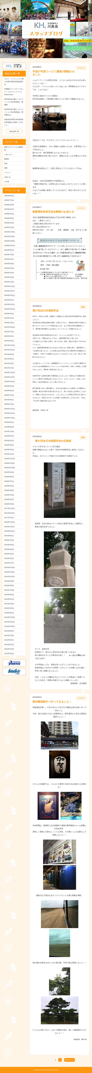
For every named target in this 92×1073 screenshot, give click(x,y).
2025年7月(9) (9, 254)
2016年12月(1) (9, 522)
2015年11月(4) (9, 572)
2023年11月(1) (9, 304)
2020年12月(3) (9, 372)
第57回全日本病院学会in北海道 (52, 440)
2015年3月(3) (9, 608)
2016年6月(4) (9, 545)
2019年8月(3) (9, 427)
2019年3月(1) (9, 445)
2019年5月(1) (9, 440)
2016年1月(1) (9, 563)
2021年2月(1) (9, 363)
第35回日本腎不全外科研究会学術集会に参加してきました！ (13, 122)
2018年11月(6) (9, 463)
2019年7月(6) (9, 431)
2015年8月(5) (9, 585)
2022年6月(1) (9, 336)
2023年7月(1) (9, 318)
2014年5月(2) (9, 644)
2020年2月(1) (9, 400)
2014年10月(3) (9, 626)
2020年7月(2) (9, 395)
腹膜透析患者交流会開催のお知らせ (53, 211)
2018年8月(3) (9, 477)
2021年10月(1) (9, 350)
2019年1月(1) (9, 454)
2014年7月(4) (9, 635)
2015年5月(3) (9, 599)
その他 (6, 181)
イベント (7, 172)
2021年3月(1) (9, 359)
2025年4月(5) (9, 268)
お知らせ (7, 177)
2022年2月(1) (9, 341)
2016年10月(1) (9, 531)
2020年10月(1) (9, 381)
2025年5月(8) (9, 263)
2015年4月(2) (9, 604)
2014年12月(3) (9, 617)
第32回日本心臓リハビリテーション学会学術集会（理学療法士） (13, 112)
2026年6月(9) (9, 205)
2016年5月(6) (9, 549)
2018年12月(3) (9, 458)
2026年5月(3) (9, 209)
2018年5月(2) (9, 490)
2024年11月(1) (9, 291)
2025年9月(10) (9, 245)
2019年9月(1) (9, 422)
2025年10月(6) (9, 241)
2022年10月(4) (9, 327)
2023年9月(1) (9, 313)
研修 (5, 168)
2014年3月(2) (9, 653)
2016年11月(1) (9, 527)
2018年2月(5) (9, 504)
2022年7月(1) (9, 332)
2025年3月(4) (9, 273)
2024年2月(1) (9, 300)
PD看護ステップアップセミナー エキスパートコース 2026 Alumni (14, 91)
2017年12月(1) (9, 508)
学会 (5, 163)
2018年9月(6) (9, 472)
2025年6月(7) (9, 259)
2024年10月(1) (9, 295)
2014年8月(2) (9, 631)
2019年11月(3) (9, 413)
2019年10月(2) (9, 418)
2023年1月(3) (9, 322)
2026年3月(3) (9, 218)
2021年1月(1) (9, 368)
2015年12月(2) (9, 567)
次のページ (69, 1060)
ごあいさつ (8, 154)
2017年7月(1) (9, 517)
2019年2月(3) (9, 449)
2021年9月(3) (9, 354)
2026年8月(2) (9, 196)
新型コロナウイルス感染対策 (13, 148)
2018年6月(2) (9, 486)
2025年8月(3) (9, 250)
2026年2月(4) (9, 223)
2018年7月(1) (9, 481)
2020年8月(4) (9, 390)
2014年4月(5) (9, 649)
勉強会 (6, 159)
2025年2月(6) (9, 277)
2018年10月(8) (9, 468)
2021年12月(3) (9, 345)
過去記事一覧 (14, 131)
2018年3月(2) (9, 499)
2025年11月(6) (9, 236)
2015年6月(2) (9, 594)
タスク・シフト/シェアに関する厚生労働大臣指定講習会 (14, 81)
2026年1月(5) (9, 227)
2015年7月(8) (9, 590)
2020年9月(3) (9, 386)
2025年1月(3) (9, 282)
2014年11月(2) (9, 622)
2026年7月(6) (9, 200)
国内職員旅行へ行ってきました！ (52, 701)
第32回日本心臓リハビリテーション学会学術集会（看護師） (13, 102)
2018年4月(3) (9, 495)
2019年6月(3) (9, 436)
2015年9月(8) (9, 581)
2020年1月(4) (9, 404)
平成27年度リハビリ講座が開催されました (54, 73)
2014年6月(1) (9, 640)
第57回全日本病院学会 (46, 310)
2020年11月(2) (9, 377)
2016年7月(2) (9, 540)
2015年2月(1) (9, 613)
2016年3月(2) (9, 558)
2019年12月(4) (9, 409)
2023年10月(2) (9, 309)
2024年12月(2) (9, 286)
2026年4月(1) (9, 214)
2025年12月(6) (9, 232)
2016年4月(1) (9, 554)
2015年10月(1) (9, 576)
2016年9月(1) (9, 536)
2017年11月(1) (9, 513)
